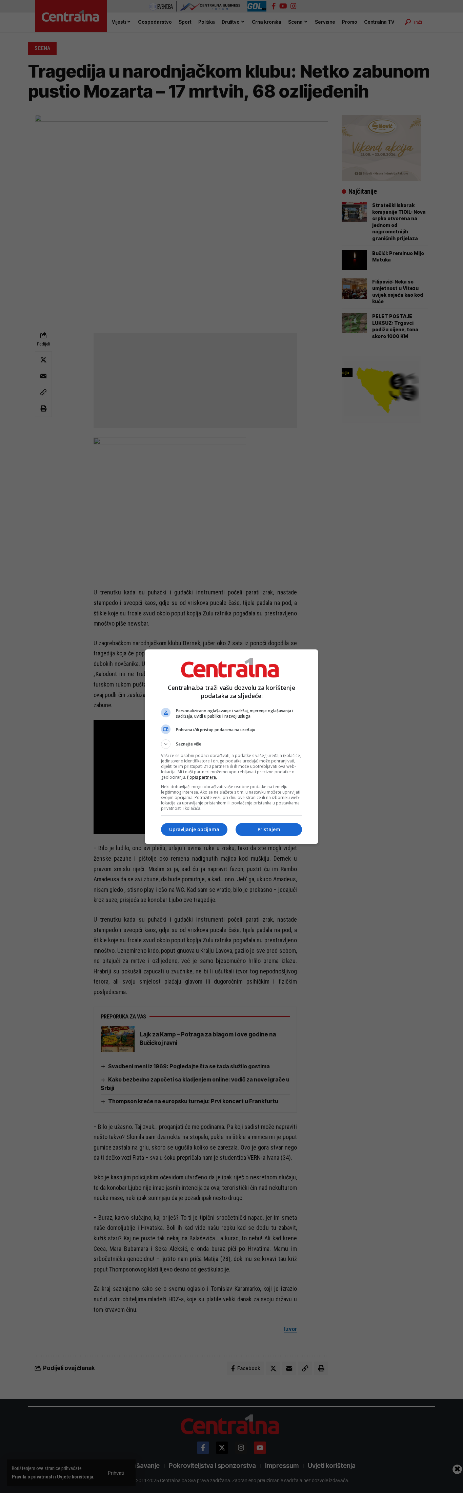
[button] (231, 744)
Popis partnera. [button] (202, 777)
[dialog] (231, 746)
